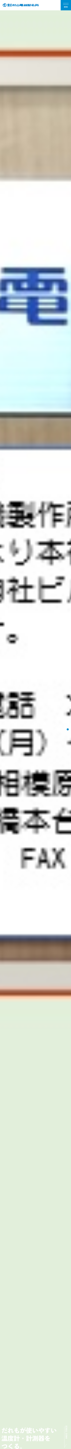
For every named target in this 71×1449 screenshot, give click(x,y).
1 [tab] (68, 719)
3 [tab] (68, 729)
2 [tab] (68, 724)
